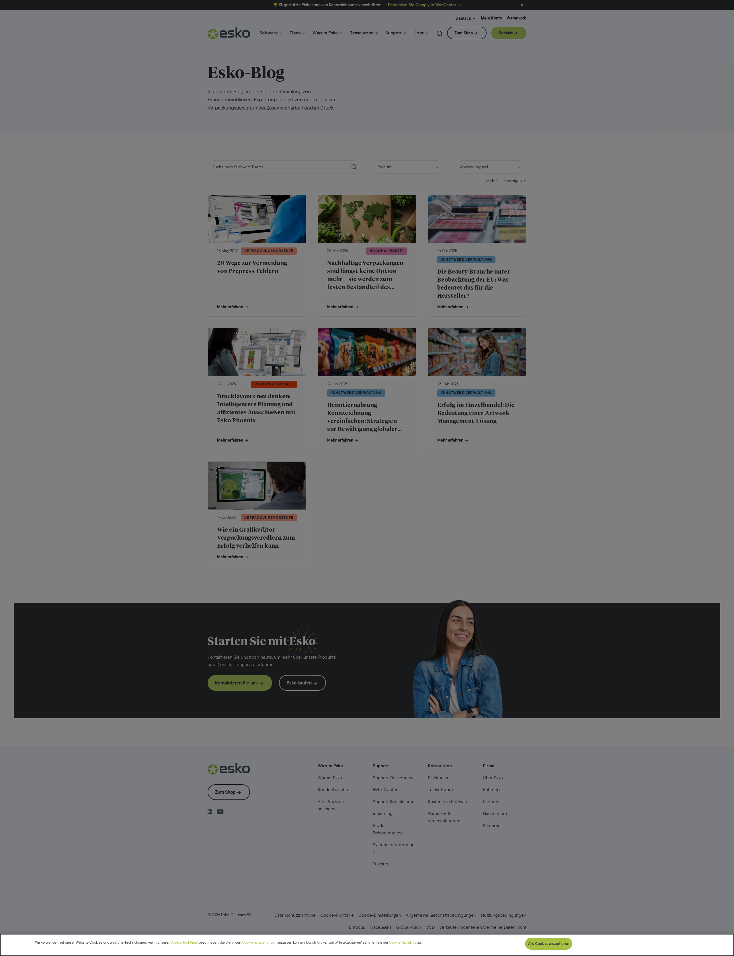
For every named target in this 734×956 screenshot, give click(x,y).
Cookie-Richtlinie (184, 942)
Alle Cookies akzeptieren (548, 943)
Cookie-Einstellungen (259, 942)
